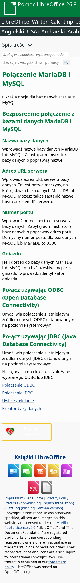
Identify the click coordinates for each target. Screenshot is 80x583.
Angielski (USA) (20, 31)
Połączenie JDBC (17, 392)
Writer (40, 21)
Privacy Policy (57, 498)
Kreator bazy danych (21, 408)
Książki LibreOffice (40, 457)
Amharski (53, 31)
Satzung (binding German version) (34, 508)
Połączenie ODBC (18, 385)
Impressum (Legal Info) (23, 498)
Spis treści (14, 44)
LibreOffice (15, 21)
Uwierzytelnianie (18, 400)
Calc (55, 21)
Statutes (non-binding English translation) (39, 503)
